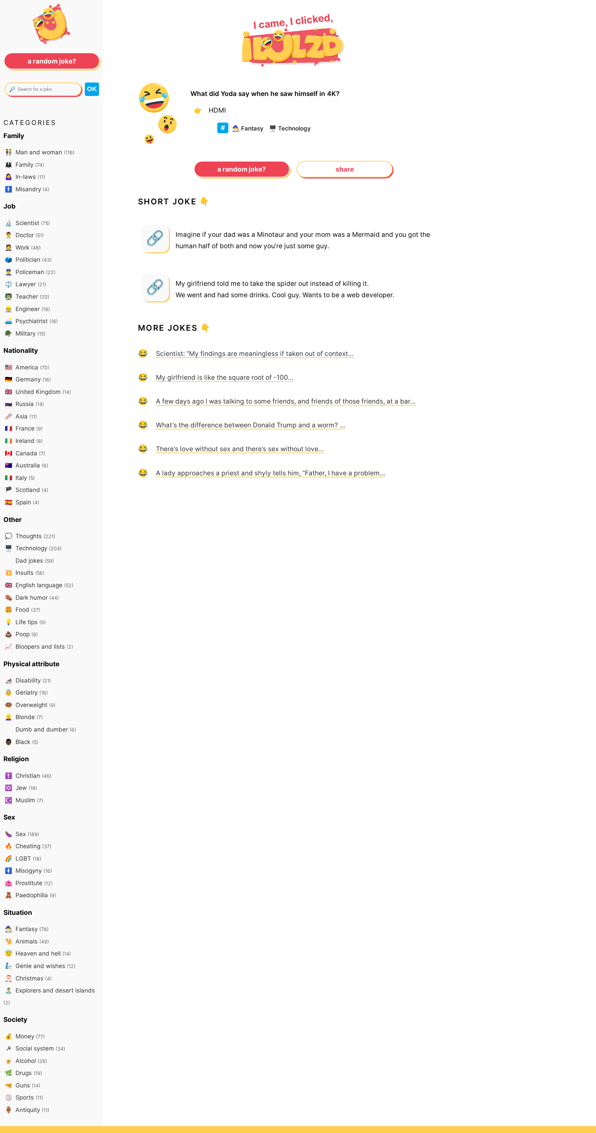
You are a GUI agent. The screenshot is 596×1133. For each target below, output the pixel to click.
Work (23, 247)
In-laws (25, 176)
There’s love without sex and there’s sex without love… (240, 449)
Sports (24, 1097)
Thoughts (30, 536)
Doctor (24, 235)
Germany (28, 379)
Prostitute (29, 883)
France (24, 428)
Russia (24, 403)
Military (25, 333)
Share (345, 169)
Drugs (23, 1072)
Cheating (28, 846)
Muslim (24, 800)
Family (24, 164)
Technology (290, 128)
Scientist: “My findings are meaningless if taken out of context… (255, 353)
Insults (24, 572)
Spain (22, 502)
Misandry (27, 189)
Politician (28, 259)
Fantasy (248, 128)
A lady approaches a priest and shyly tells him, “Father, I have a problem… (270, 473)
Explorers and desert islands (49, 996)
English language (39, 585)
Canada (25, 453)
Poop (21, 634)
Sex (22, 833)
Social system (35, 1048)
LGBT (23, 858)
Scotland (26, 489)
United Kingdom (38, 391)
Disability (28, 680)
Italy (20, 477)
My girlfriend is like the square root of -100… (225, 377)
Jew (21, 787)
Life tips (25, 622)
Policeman (30, 271)
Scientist (27, 222)
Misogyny (28, 870)
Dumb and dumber (45, 729)
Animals (27, 941)
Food (22, 609)
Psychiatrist (31, 321)
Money (25, 1036)
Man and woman (39, 152)
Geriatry (26, 692)
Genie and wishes (40, 965)
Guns (22, 1085)
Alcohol (26, 1060)
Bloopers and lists (39, 646)
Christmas (28, 978)
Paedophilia (30, 895)
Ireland (24, 440)
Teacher (27, 296)
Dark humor (32, 597)
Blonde (24, 716)
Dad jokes (34, 560)
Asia (21, 416)
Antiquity (27, 1109)
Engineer (27, 308)
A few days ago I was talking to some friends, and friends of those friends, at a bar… (286, 401)
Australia (26, 465)
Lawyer (25, 284)
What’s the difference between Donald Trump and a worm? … (250, 425)
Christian (28, 775)
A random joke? (241, 169)
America (27, 367)
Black (21, 741)
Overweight (30, 704)
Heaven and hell (38, 953)
